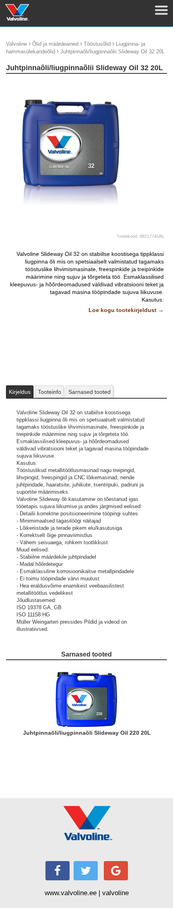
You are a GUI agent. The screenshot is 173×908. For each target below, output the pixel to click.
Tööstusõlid (97, 44)
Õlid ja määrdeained (55, 44)
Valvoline (16, 44)
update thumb (147, 84)
